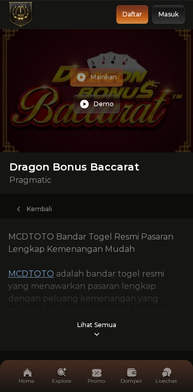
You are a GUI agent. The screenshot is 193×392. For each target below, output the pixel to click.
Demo (104, 104)
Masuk (169, 14)
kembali (39, 209)
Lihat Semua (96, 325)
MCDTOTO (31, 274)
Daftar (132, 14)
